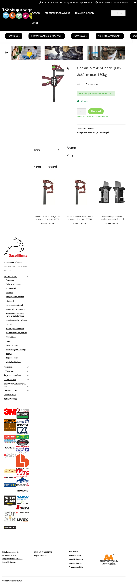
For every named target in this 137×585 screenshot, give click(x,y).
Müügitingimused (75, 563)
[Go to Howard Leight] (22, 451)
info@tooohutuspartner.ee (78, 2)
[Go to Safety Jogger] (10, 501)
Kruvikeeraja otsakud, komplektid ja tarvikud (15, 314)
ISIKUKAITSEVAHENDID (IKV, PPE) (46, 36)
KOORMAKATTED (10, 399)
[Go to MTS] (22, 473)
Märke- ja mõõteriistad (15, 328)
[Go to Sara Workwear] (22, 498)
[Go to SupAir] (10, 516)
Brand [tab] (37, 149)
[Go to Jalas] (10, 456)
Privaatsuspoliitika (76, 567)
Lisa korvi (96, 111)
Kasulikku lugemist (76, 559)
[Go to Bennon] (10, 421)
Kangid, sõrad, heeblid (15, 297)
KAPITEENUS (73, 551)
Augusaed (10, 280)
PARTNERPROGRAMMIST (57, 13)
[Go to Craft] (22, 425)
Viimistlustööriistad (13, 362)
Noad (8, 341)
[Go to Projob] (10, 485)
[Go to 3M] (10, 411)
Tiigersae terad (12, 358)
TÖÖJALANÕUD (10, 379)
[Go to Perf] (10, 477)
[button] (68, 68)
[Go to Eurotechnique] (10, 441)
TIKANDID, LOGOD (84, 13)
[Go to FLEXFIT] (22, 442)
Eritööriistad (11, 288)
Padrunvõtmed (12, 345)
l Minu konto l (105, 2)
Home (6, 262)
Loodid (9, 324)
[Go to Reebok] (22, 484)
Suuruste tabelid (75, 555)
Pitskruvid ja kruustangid (98, 132)
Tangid (9, 353)
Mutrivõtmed (11, 337)
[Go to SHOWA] (22, 502)
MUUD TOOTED (10, 395)
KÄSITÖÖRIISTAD (10, 276)
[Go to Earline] (22, 437)
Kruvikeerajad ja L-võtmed (16, 320)
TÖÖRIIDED (13, 36)
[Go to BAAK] (22, 410)
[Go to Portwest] (22, 480)
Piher (12, 262)
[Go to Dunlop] (10, 437)
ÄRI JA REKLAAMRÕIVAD (109, 36)
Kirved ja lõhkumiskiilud (15, 309)
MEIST (35, 23)
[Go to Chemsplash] (22, 421)
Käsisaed (10, 301)
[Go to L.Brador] (22, 461)
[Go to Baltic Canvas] (22, 415)
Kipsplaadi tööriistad (14, 305)
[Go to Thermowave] (22, 512)
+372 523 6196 (50, 2)
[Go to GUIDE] (10, 448)
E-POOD (36, 13)
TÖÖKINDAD (79, 36)
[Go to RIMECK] (22, 491)
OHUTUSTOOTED (10, 390)
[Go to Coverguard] (10, 427)
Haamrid (9, 292)
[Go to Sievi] (22, 508)
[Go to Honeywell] (22, 447)
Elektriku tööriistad (13, 284)
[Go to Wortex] (10, 527)
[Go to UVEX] (22, 520)
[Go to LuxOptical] (10, 471)
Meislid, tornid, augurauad (16, 333)
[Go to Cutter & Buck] (22, 431)
